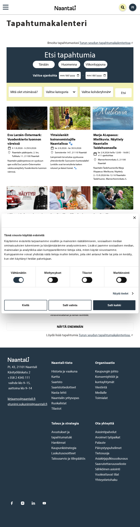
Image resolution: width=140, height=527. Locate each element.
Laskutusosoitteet (63, 453)
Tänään (44, 64)
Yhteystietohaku (106, 480)
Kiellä (25, 305)
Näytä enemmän (70, 326)
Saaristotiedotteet (63, 387)
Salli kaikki (114, 305)
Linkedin (33, 503)
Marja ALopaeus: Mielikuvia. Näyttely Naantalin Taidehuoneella (108, 141)
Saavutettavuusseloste (110, 464)
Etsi (123, 93)
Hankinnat (58, 442)
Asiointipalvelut (105, 432)
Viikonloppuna (96, 64)
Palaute (100, 442)
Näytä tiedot (120, 293)
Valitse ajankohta (45, 75)
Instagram (22, 503)
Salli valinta (70, 305)
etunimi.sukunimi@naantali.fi (27, 404)
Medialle (101, 392)
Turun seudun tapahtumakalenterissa (105, 43)
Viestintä (101, 387)
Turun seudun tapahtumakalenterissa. (105, 335)
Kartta (55, 376)
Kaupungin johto (106, 371)
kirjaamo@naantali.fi (21, 399)
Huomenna (69, 64)
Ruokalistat (59, 403)
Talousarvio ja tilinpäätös (68, 458)
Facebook (12, 503)
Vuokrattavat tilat (107, 474)
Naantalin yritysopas (65, 398)
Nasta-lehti (58, 392)
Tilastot (56, 408)
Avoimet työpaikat (107, 437)
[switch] (53, 280)
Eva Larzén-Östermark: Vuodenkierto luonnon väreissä (24, 139)
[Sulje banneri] (134, 220)
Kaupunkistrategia (63, 448)
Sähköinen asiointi (107, 469)
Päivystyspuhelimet (108, 448)
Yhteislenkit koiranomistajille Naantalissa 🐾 (62, 139)
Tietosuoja (102, 453)
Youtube (44, 503)
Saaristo (56, 382)
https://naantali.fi (26, 359)
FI (132, 7)
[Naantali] (65, 7)
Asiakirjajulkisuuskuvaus (111, 458)
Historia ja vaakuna (64, 371)
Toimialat (101, 398)
